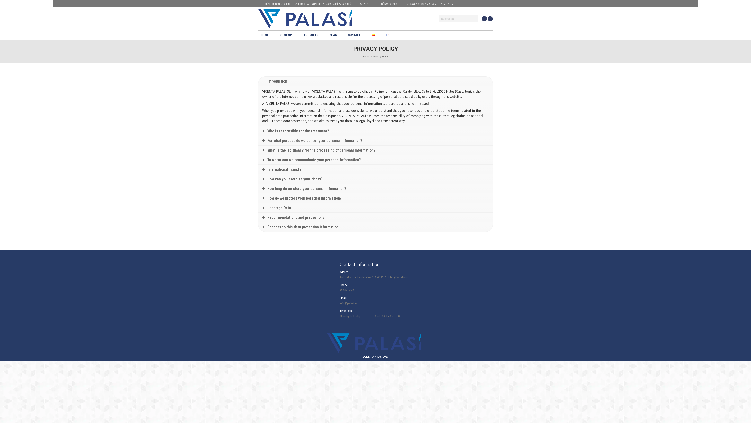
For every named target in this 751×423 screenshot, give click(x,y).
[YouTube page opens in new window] (484, 18)
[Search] (474, 18)
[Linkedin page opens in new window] (490, 18)
